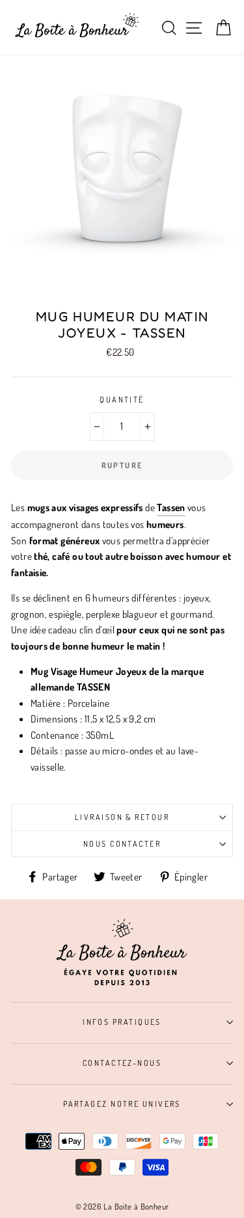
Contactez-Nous (122, 1062)
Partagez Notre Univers (122, 1103)
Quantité (122, 399)
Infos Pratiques (122, 1021)
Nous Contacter (122, 843)
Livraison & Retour (122, 817)
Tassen (171, 507)
